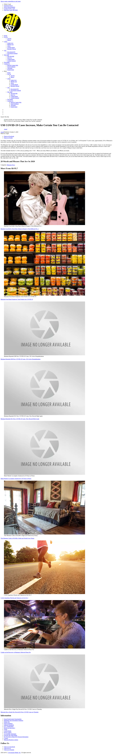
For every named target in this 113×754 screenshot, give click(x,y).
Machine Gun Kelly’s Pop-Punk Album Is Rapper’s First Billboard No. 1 (20, 229)
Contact (6, 738)
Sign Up (9, 58)
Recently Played (11, 49)
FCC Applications (8, 726)
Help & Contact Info (12, 65)
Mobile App (10, 44)
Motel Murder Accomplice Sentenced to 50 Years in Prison (16, 478)
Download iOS (11, 52)
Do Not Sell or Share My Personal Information (16, 737)
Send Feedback (11, 66)
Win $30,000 (10, 56)
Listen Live (10, 43)
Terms (5, 729)
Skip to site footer (16, 1)
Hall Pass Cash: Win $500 (11, 10)
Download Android (12, 53)
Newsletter (7, 62)
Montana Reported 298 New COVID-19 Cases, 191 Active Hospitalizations (20, 359)
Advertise (9, 68)
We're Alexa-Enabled (9, 7)
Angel (2, 132)
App (5, 50)
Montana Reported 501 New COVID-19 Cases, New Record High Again (20, 419)
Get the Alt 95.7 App (9, 8)
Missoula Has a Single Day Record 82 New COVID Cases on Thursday (20, 712)
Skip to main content (6, 1)
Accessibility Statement (10, 734)
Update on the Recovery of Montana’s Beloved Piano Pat (16, 652)
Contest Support (11, 61)
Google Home (11, 47)
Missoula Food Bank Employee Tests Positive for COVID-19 (17, 299)
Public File (7, 722)
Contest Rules (11, 59)
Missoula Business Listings (11, 739)
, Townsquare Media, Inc (14, 752)
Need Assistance (8, 723)
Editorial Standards (9, 725)
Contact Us (7, 64)
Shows (9, 40)
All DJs (9, 38)
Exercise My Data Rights (10, 735)
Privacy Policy (8, 732)
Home (5, 35)
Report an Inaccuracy (9, 728)
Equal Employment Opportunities (13, 719)
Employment (10, 69)
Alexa (8, 46)
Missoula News (11, 165)
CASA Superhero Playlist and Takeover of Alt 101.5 (14, 598)
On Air (6, 37)
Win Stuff (6, 55)
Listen (5, 41)
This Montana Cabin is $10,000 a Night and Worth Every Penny (17, 538)
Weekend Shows (8, 5)
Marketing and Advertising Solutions (13, 720)
